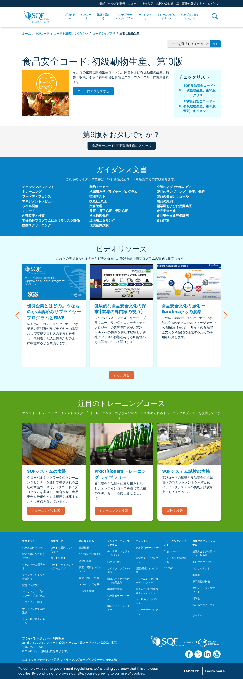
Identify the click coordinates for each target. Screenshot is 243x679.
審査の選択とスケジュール (90, 569)
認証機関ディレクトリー (147, 570)
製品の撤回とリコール (173, 196)
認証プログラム (31, 585)
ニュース (133, 3)
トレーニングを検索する (175, 559)
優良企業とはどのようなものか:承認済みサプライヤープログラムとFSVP (54, 312)
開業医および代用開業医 (174, 206)
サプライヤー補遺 (32, 602)
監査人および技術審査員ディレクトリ (147, 591)
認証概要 (84, 547)
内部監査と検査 (33, 215)
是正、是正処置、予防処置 (108, 211)
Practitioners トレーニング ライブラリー (120, 474)
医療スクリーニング (36, 225)
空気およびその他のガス (174, 187)
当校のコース (171, 551)
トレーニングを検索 (45, 510)
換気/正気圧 (98, 201)
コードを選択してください (71, 33)
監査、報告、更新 (89, 578)
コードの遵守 (58, 558)
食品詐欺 (163, 220)
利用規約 (58, 638)
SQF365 (168, 568)
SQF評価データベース (118, 597)
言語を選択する (192, 3)
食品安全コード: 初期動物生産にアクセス (121, 145)
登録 (102, 3)
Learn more (215, 671)
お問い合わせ (164, 3)
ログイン (213, 4)
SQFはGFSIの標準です (33, 566)
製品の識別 (165, 201)
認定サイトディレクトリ (118, 607)
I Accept (191, 671)
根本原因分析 (99, 215)
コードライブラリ (104, 33)
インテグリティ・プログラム (124, 16)
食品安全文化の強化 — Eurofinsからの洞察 (183, 309)
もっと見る (121, 375)
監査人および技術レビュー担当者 (203, 553)
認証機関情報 (114, 589)
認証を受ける (103, 16)
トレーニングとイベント (166, 16)
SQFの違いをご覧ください (33, 556)
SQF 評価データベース (147, 549)
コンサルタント (201, 568)
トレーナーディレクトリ (147, 611)
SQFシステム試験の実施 (186, 471)
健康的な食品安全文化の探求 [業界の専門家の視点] (120, 309)
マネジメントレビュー (38, 201)
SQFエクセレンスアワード (203, 590)
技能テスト (97, 196)
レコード (28, 211)
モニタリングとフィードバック (118, 553)
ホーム (26, 33)
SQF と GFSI (114, 561)
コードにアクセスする (93, 91)
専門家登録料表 (201, 581)
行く (215, 44)
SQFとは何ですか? (32, 547)
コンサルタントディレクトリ (147, 601)
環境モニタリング (102, 220)
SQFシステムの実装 (46, 471)
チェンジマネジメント (38, 187)
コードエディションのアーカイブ (62, 566)
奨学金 (196, 598)
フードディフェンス (36, 196)
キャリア (148, 3)
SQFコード (86, 16)
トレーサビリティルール (33, 621)
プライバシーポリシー (36, 638)
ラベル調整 (30, 206)
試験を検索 (175, 510)
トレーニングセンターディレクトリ (147, 580)
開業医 (196, 575)
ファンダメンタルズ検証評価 (33, 577)
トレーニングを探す (90, 584)
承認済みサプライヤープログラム (113, 191)
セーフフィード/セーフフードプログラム (34, 593)
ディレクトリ (145, 16)
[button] (17, 315)
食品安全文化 (166, 211)
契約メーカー (99, 187)
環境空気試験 (99, 225)
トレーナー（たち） (203, 561)
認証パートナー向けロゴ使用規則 (118, 580)
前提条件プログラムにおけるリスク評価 (51, 220)
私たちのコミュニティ (203, 607)
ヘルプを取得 (116, 3)
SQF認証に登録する (90, 554)
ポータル (197, 615)
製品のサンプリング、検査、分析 (181, 191)
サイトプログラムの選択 (33, 610)
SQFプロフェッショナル (190, 16)
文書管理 (95, 206)
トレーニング (31, 191)
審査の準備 (85, 561)
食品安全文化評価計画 (173, 215)
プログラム (70, 16)
